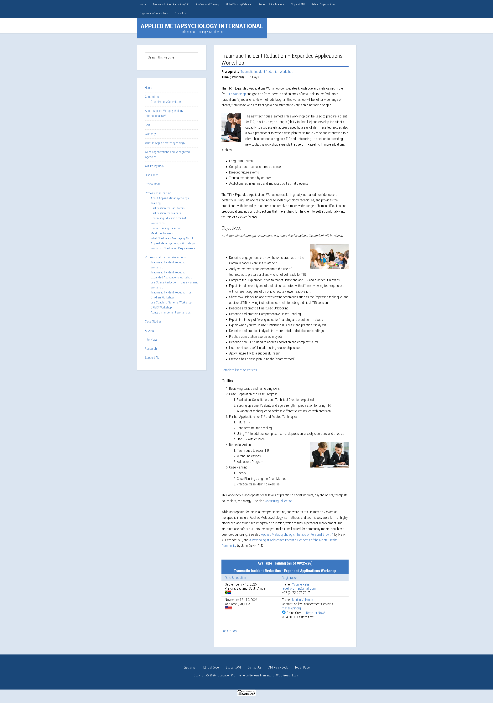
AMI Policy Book (154, 166)
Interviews (151, 339)
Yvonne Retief (301, 584)
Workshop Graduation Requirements (173, 248)
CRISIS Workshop (161, 307)
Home (148, 88)
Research (151, 348)
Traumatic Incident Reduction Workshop (267, 72)
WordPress (283, 675)
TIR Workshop (236, 94)
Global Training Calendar (166, 228)
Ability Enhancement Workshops (171, 312)
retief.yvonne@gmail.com (299, 588)
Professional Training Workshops (165, 257)
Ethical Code (152, 184)
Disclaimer (151, 175)
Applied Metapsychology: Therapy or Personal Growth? (297, 534)
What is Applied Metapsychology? (165, 143)
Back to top (229, 631)
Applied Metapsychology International (202, 26)
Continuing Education (278, 501)
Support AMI (152, 357)
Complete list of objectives (239, 370)
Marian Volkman (302, 600)
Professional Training (158, 193)
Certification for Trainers (166, 213)
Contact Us (152, 97)
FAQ (147, 125)
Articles (149, 330)
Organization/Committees (166, 102)
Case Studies (153, 321)
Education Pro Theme (231, 675)
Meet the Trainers (162, 233)
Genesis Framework (261, 675)
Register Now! (315, 613)
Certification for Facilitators (168, 208)
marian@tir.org (291, 608)
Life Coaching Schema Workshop (171, 302)
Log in (295, 675)
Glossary (150, 134)
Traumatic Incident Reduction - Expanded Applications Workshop (285, 571)
